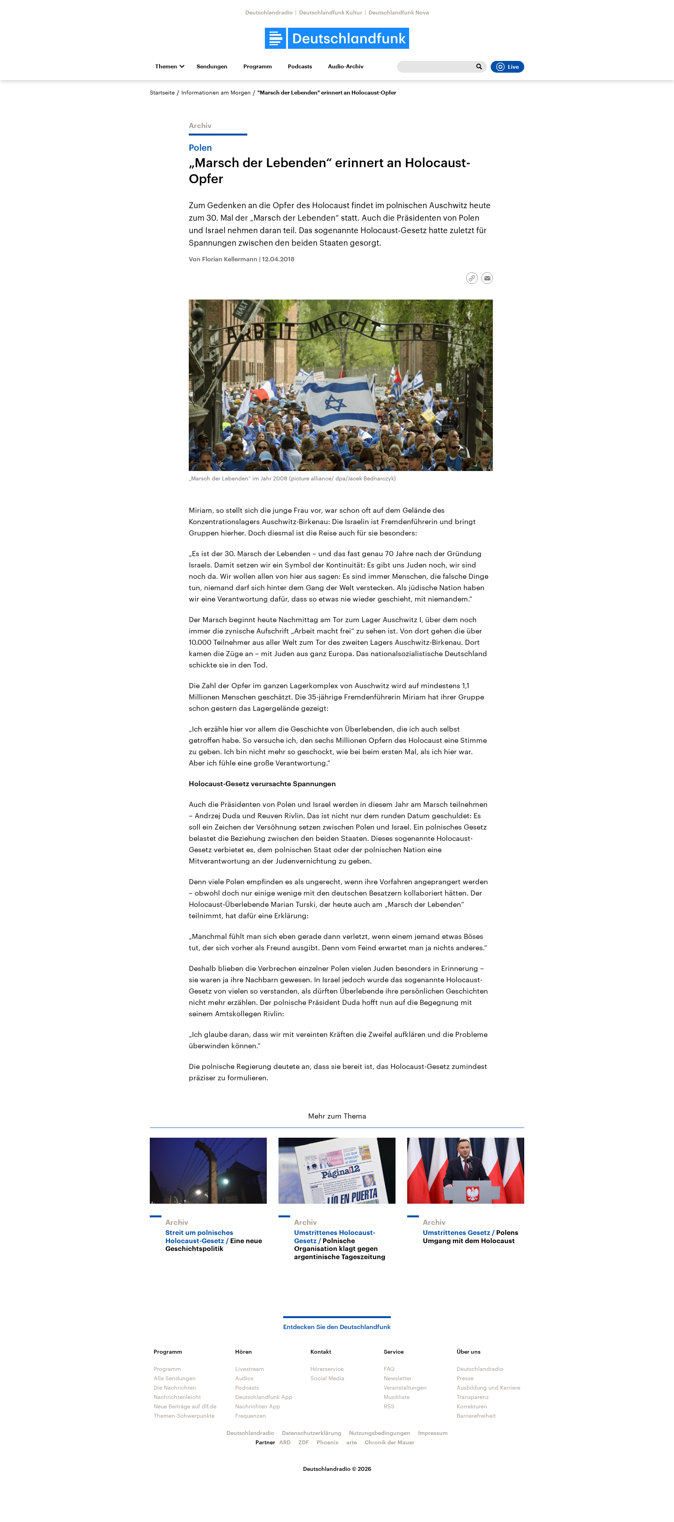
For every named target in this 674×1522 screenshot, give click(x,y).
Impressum (433, 1432)
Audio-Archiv (346, 66)
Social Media (327, 1378)
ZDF (303, 1442)
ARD (285, 1442)
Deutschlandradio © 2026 (337, 1468)
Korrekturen (472, 1406)
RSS (389, 1406)
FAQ (389, 1368)
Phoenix (328, 1442)
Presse (465, 1378)
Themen (166, 66)
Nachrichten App (257, 1406)
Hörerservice (327, 1368)
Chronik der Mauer (390, 1442)
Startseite (162, 92)
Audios (244, 1378)
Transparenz (473, 1397)
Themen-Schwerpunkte (184, 1415)
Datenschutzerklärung (311, 1432)
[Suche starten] (479, 67)
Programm (257, 66)
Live (513, 67)
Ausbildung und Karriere (488, 1387)
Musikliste (397, 1397)
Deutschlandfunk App (263, 1397)
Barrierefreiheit (476, 1415)
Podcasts (300, 66)
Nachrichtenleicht (177, 1397)
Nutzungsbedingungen (379, 1432)
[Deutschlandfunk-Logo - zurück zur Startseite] (337, 38)
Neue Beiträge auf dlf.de (185, 1406)
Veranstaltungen (405, 1387)
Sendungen (212, 66)
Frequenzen (250, 1415)
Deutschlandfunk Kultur (330, 12)
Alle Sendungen (175, 1378)
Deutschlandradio (269, 12)
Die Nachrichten (175, 1387)
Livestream (249, 1368)
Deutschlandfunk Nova (399, 12)
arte (351, 1442)
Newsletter (397, 1378)
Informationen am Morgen (216, 92)
